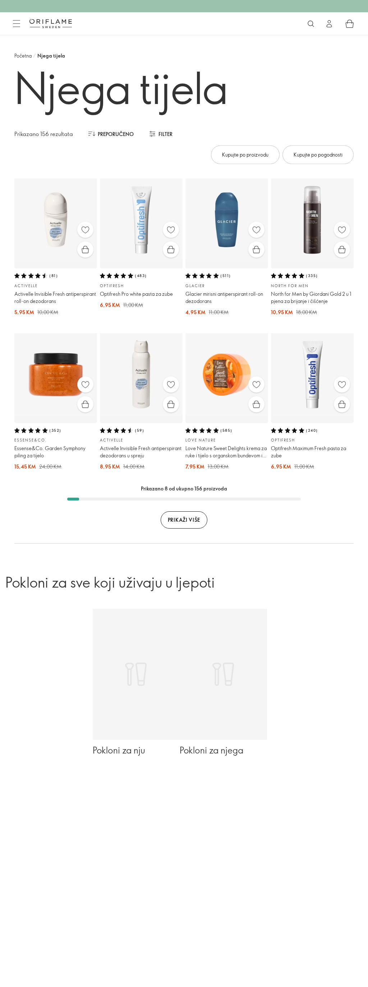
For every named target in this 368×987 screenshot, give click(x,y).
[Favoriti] (85, 230)
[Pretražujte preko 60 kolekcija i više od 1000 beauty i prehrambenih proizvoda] (310, 23)
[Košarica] (349, 23)
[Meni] (16, 24)
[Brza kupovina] (85, 249)
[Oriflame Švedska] (51, 23)
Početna (23, 55)
